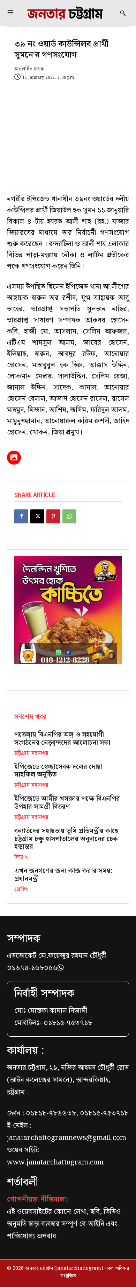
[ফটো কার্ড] (14, 458)
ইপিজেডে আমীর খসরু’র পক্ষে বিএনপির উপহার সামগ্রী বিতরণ (67, 802)
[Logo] (65, 13)
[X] (37, 516)
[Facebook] (21, 516)
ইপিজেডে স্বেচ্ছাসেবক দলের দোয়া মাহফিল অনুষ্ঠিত (58, 770)
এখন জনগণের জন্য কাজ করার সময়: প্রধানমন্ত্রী (63, 874)
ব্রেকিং (21, 889)
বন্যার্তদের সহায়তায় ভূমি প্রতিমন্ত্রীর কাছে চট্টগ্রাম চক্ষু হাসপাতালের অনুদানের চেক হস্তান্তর (66, 839)
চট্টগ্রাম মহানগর (31, 753)
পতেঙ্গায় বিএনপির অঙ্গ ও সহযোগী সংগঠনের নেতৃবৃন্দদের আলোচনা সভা (62, 738)
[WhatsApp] (69, 516)
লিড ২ (21, 857)
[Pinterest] (53, 516)
